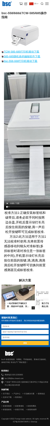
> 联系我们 (18, 397)
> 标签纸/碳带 (31, 410)
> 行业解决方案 (28, 394)
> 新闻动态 (40, 394)
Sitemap (34, 422)
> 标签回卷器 (6, 406)
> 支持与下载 (6, 397)
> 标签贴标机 (6, 410)
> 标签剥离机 (31, 406)
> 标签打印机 (19, 410)
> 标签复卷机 (19, 406)
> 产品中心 (16, 394)
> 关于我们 (5, 394)
